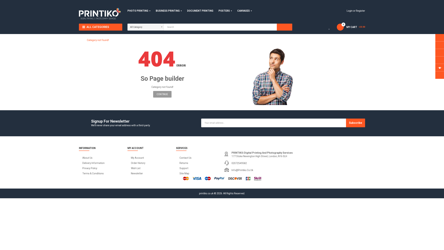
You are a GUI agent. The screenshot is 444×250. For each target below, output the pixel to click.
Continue (162, 94)
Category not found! (98, 40)
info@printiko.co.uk (242, 170)
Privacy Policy (89, 168)
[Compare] (318, 27)
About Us (87, 157)
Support (184, 168)
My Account (137, 157)
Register (360, 10)
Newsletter (137, 173)
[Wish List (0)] (329, 28)
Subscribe (355, 122)
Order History (138, 163)
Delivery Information (93, 163)
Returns (184, 163)
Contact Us (185, 157)
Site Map (184, 173)
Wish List (135, 168)
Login (350, 10)
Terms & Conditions (93, 173)
